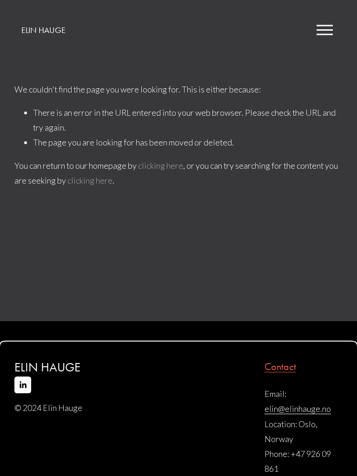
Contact (280, 366)
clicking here (160, 165)
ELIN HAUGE (43, 30)
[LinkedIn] (22, 385)
